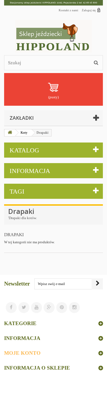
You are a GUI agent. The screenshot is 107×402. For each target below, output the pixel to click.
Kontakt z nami (68, 10)
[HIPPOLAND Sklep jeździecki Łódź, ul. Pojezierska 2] (53, 2)
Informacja (30, 171)
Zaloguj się (89, 10)
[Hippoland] (53, 36)
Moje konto (22, 353)
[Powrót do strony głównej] (10, 132)
